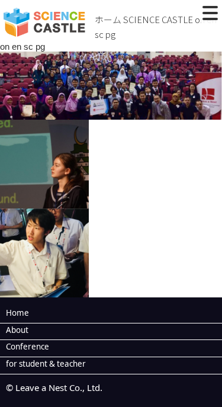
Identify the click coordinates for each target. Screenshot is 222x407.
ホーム (108, 19)
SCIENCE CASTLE (158, 19)
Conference (27, 346)
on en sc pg (22, 47)
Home (17, 312)
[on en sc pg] (111, 112)
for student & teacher (46, 363)
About (17, 330)
